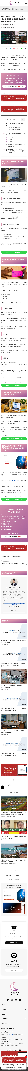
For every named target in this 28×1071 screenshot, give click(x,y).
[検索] (2, 787)
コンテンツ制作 (11, 137)
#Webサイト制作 (13, 26)
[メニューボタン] (25, 3)
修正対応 (9, 141)
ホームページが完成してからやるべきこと (15, 134)
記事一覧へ (14, 611)
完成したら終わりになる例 (13, 130)
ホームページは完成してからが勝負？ (15, 124)
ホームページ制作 (7, 81)
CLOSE (22, 119)
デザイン (23, 81)
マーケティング (16, 81)
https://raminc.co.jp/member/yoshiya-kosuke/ (14, 603)
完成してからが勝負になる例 (14, 128)
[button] (3, 48)
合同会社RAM (15, 480)
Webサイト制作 (5, 26)
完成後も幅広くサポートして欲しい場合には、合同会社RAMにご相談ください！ (15, 150)
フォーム (11, 1034)
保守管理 (9, 139)
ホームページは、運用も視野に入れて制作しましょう (15, 145)
